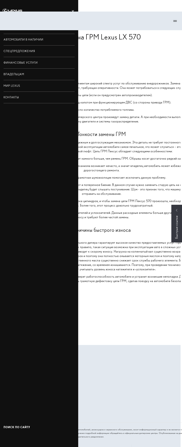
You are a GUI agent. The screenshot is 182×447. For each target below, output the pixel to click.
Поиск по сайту (17, 427)
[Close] (73, 11)
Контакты (11, 97)
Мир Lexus (12, 85)
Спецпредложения (19, 51)
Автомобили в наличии (23, 39)
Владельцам (14, 74)
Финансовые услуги (21, 62)
